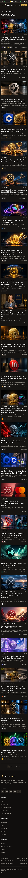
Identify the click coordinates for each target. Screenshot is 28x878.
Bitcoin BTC (5, 157)
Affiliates (3, 843)
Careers (3, 849)
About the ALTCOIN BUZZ (7, 860)
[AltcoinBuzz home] (11, 5)
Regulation (5, 310)
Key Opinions (4, 810)
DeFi (11, 310)
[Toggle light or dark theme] (19, 5)
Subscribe (24, 5)
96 (16, 766)
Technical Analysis (6, 807)
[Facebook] (14, 791)
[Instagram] (19, 791)
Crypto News (4, 804)
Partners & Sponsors (6, 846)
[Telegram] (10, 791)
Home (2, 11)
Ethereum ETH (14, 406)
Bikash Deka (24, 47)
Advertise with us (22, 863)
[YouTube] (6, 791)
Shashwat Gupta (23, 77)
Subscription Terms (22, 858)
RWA (3, 97)
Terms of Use (4, 858)
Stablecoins (12, 280)
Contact (3, 852)
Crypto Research (5, 801)
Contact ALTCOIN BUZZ (7, 863)
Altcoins (4, 34)
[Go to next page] (19, 767)
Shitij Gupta (24, 168)
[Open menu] (2, 5)
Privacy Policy (23, 860)
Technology (5, 623)
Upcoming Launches (6, 813)
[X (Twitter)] (2, 791)
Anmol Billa (24, 138)
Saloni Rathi (24, 107)
